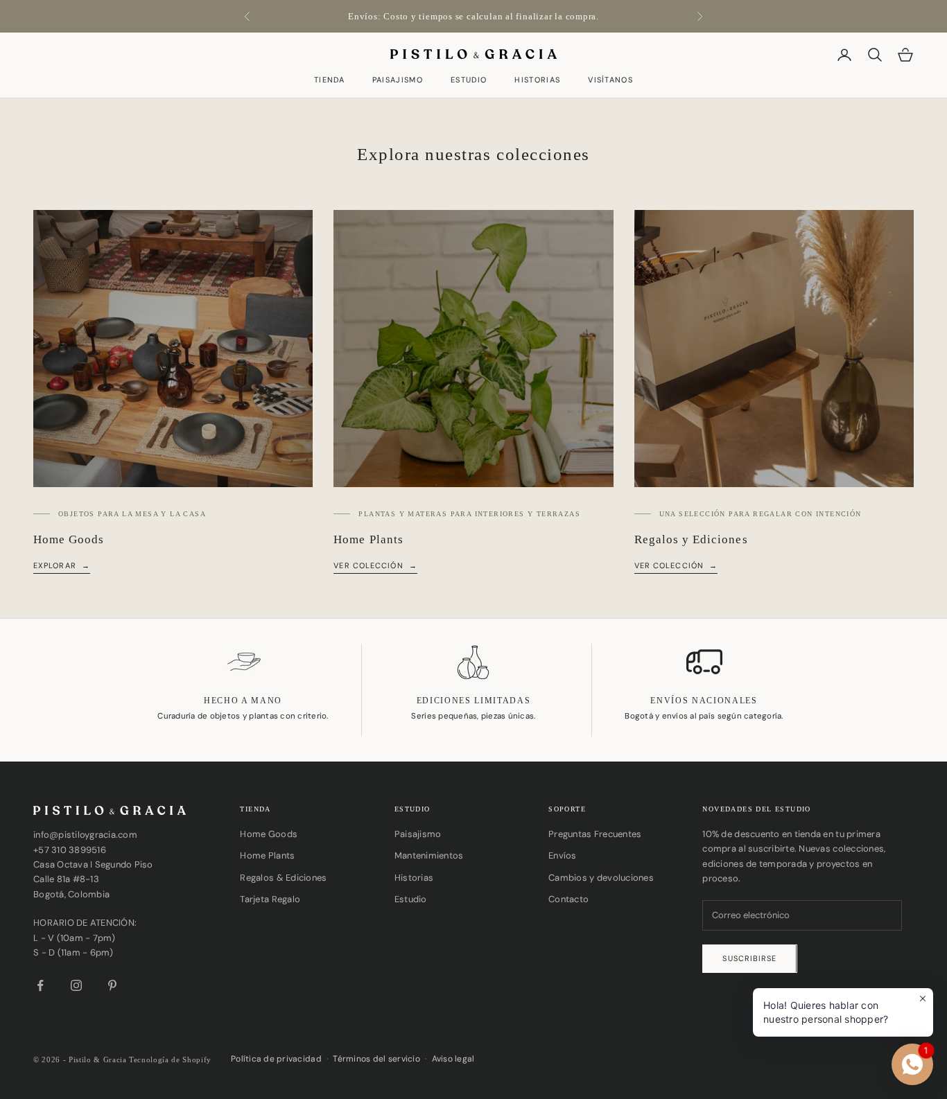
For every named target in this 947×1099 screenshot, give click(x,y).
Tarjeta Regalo (270, 899)
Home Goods (268, 834)
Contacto (568, 899)
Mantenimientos (429, 855)
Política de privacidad (276, 1058)
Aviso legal (453, 1058)
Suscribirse (749, 958)
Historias (537, 80)
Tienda (329, 80)
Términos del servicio (376, 1058)
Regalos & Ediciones (283, 877)
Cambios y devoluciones (601, 877)
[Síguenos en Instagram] (76, 985)
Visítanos (610, 80)
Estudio (469, 80)
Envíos (562, 855)
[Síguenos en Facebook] (40, 985)
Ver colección (368, 565)
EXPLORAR (54, 565)
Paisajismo (397, 80)
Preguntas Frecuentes (594, 834)
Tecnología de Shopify (170, 1059)
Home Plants (267, 855)
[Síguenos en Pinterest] (112, 985)
